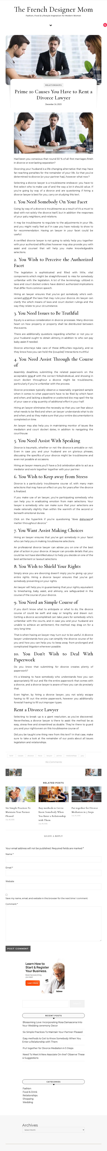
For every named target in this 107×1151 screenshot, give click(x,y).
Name (10, 854)
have (40, 756)
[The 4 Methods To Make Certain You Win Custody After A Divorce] (12, 772)
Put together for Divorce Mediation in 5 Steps (48, 1048)
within (26, 298)
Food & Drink (30, 1092)
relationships (71, 756)
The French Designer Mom (53, 9)
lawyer (49, 756)
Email (9, 867)
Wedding (28, 1102)
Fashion (27, 1088)
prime (59, 756)
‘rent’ (11, 756)
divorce (31, 756)
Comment (12, 904)
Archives (30, 1125)
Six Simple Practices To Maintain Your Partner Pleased (18, 812)
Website (10, 881)
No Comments (53, 762)
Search (77, 1003)
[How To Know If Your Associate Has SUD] (95, 772)
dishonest (85, 519)
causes (20, 756)
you (82, 756)
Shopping (28, 1098)
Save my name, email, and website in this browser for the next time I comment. (47, 898)
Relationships (53, 85)
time (30, 376)
